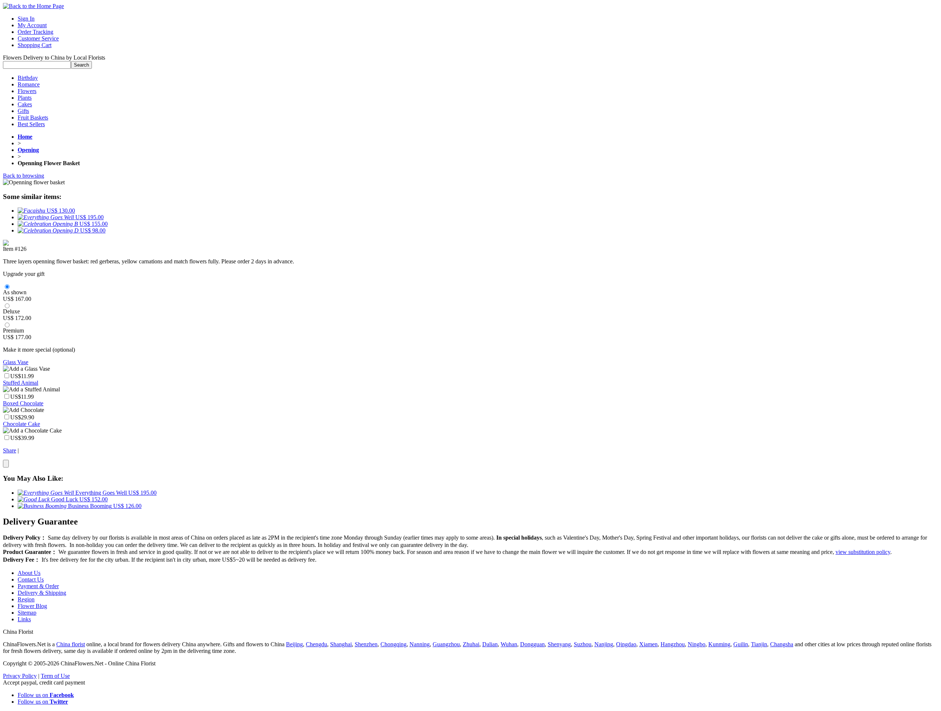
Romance (29, 84)
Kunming (719, 644)
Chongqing (393, 644)
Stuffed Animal (20, 383)
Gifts (23, 111)
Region (26, 599)
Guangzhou (446, 644)
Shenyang (559, 644)
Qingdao (626, 644)
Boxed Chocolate (23, 403)
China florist (70, 644)
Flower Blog (32, 606)
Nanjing (603, 644)
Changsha (781, 644)
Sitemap (27, 612)
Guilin (740, 644)
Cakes (25, 104)
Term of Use (55, 676)
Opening (28, 150)
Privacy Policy (20, 676)
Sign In (26, 18)
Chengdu (316, 644)
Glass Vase (15, 362)
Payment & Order (38, 586)
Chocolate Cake (21, 424)
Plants (25, 98)
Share (9, 450)
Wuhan (509, 644)
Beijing (294, 644)
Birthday (28, 78)
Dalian (490, 644)
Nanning (419, 644)
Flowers (27, 91)
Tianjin (759, 644)
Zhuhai (471, 644)
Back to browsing (23, 176)
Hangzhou (673, 644)
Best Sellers (31, 124)
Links (24, 619)
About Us (29, 573)
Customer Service (38, 38)
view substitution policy (863, 552)
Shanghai (341, 644)
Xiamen (648, 644)
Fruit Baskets (33, 117)
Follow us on (46, 695)
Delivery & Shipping (42, 593)
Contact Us (31, 579)
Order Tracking (35, 32)
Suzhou (582, 644)
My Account (32, 25)
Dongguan (532, 644)
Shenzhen (366, 644)
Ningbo (696, 644)
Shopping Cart (34, 45)
